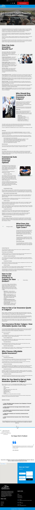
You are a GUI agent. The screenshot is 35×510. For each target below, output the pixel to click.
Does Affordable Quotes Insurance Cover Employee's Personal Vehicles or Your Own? (17, 404)
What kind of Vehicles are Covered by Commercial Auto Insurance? (15, 414)
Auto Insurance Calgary (10, 13)
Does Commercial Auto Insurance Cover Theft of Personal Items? (16, 417)
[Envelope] (14, 3)
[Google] (12, 3)
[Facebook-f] (10, 3)
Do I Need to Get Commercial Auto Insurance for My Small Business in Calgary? (16, 411)
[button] (20, 6)
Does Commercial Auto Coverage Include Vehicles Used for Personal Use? (16, 407)
